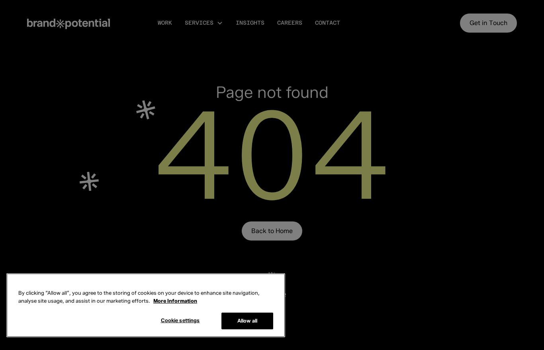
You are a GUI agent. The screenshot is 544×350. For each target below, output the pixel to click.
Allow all (247, 320)
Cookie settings (180, 320)
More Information (175, 301)
